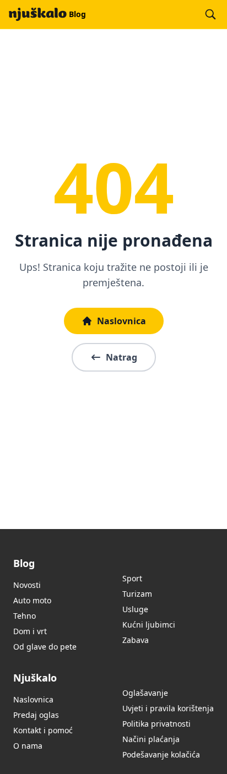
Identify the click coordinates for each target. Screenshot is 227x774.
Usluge (135, 609)
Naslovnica (121, 321)
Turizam (137, 593)
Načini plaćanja (151, 739)
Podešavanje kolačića (161, 754)
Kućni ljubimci (148, 624)
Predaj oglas (36, 715)
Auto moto (32, 600)
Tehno (24, 616)
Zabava (135, 640)
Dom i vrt (30, 631)
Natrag (121, 357)
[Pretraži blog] (210, 14)
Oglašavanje (145, 693)
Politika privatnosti (156, 723)
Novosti (27, 585)
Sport (132, 578)
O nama (27, 745)
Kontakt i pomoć (43, 730)
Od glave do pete (45, 646)
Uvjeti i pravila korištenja (168, 708)
